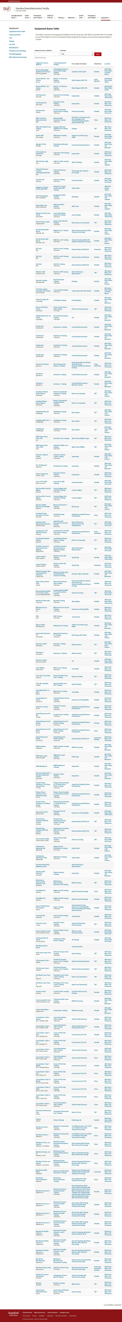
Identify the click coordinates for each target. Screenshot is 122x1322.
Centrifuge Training (60, 300)
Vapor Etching (76, 954)
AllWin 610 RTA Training (61, 891)
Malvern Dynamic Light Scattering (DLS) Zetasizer (43, 573)
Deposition (75, 766)
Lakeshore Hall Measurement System (43, 523)
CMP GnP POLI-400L (42, 161)
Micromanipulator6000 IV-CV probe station (43, 592)
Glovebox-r (39, 383)
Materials (71, 18)
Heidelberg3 (40, 429)
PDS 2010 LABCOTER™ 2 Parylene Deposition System (43, 775)
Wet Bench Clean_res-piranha (43, 1162)
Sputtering (75, 457)
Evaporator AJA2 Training (59, 103)
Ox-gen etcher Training (61, 715)
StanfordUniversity (13, 1314)
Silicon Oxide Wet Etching (80, 1153)
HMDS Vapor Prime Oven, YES (42, 437)
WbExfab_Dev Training (61, 230)
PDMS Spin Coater (41, 756)
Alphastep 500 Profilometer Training (60, 847)
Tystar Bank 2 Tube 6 (42, 1057)
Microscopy (75, 507)
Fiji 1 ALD (39, 249)
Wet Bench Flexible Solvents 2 (42, 1251)
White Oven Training (60, 668)
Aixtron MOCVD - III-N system (42, 79)
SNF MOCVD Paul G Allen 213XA (108, 80)
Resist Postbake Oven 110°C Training (61, 676)
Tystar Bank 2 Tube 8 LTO (42, 1073)
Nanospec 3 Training (60, 653)
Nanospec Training (60, 644)
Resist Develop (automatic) (81, 961)
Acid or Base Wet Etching (80, 1203)
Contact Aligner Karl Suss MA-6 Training (60, 489)
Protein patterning (78, 111)
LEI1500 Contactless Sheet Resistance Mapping (42, 548)
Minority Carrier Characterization (77, 932)
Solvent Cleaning (77, 240)
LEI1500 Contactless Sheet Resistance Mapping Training (60, 548)
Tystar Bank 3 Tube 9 (42, 1104)
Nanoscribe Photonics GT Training (61, 634)
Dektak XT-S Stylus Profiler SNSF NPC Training (60, 188)
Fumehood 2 (40, 336)
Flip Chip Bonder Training (59, 280)
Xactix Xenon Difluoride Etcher (41, 1291)
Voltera (38, 1119)
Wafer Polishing (77, 162)
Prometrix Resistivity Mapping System (42, 865)
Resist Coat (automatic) (79, 977)
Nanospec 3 (39, 652)
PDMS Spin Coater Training (59, 756)
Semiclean (97, 249)
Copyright (41, 1316)
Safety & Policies (50, 17)
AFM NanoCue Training (61, 626)
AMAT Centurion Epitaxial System (41, 119)
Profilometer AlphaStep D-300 (41, 857)
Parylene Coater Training (59, 775)
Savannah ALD (40, 916)
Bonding (74, 281)
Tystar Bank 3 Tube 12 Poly (43, 1096)
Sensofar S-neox (41, 923)
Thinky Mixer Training (60, 1011)
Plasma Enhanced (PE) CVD (80, 122)
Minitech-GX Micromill (43, 601)
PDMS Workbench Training (59, 766)
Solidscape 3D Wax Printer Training (60, 940)
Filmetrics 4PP (40, 272)
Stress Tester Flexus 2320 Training (60, 308)
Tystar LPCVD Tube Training (60, 1034)
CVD (10, 38)
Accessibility (72, 1316)
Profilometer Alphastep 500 (40, 847)
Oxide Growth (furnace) (79, 1019)
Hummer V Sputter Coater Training (59, 456)
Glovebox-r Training (60, 384)
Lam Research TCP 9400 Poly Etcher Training (61, 532)
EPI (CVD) (75, 117)
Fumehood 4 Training (60, 355)
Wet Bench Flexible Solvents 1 (42, 1242)
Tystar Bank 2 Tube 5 (42, 1049)
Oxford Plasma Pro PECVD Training (59, 738)
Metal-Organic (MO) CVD (79, 80)
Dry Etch (12, 44)
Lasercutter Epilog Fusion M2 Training (59, 214)
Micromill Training (59, 601)
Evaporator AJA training (61, 95)
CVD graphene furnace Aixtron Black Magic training (61, 71)
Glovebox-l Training (60, 375)
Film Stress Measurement (80, 309)
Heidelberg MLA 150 (42, 412)
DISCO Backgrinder (42, 196)
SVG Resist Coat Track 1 (43, 976)
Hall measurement (78, 525)
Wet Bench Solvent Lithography (42, 1275)
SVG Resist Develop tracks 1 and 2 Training (61, 960)
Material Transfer (77, 385)
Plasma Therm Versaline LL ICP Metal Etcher (43, 803)
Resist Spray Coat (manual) (80, 223)
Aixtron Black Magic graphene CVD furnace (43, 71)
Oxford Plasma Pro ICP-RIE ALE (43, 722)
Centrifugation (76, 300)
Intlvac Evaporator (42, 474)
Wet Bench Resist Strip (43, 1268)
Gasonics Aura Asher (42, 364)
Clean (96, 120)
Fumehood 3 (40, 345)
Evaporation (76, 96)
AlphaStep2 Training (60, 857)
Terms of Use (26, 1316)
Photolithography (15, 54)
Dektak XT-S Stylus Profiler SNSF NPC (42, 188)
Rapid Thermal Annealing (80, 891)
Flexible (96, 72)
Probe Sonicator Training (59, 873)
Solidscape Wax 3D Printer (42, 939)
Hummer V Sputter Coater (42, 456)
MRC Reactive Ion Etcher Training (61, 608)
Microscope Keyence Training (60, 506)
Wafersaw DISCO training (59, 205)
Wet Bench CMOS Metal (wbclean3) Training (61, 1172)
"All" (95, 129)
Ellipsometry (76, 1284)
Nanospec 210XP (41, 644)
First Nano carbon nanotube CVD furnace (43, 290)
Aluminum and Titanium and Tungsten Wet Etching (81, 1171)
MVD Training (58, 616)
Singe (87, 438)
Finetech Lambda (41, 280)
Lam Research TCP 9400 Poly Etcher (42, 532)
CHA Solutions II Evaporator (41, 153)
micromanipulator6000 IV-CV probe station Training (61, 592)
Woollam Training (59, 1283)
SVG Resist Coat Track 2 (43, 984)
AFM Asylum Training (60, 136)
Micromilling (76, 601)
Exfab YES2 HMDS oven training (61, 446)
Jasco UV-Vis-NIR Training (59, 482)
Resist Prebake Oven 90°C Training (60, 684)
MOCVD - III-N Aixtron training (60, 79)
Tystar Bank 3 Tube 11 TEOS (43, 1088)
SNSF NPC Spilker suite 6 (108, 188)
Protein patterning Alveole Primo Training (61, 110)
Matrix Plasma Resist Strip (42, 582)
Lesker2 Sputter (41, 564)
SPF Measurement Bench (41, 947)
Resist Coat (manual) (78, 394)
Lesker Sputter (41, 557)
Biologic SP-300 (41, 144)
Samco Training (58, 907)
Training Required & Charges (60, 64)
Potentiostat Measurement (80, 145)
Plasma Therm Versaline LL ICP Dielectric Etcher (41, 794)
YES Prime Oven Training (61, 438)
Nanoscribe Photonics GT (43, 634)
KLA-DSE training (59, 514)
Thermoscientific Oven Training (61, 1000)
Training (61, 18)
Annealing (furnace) (78, 1028)
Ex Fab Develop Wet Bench (42, 230)
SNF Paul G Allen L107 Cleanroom (108, 103)
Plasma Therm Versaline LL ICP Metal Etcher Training (61, 803)
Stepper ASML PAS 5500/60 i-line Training (61, 128)
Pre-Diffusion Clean (78, 1126)
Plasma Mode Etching (78, 905)
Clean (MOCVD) (97, 80)
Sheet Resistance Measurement (77, 273)
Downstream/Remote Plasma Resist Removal (81, 363)
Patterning (75, 635)
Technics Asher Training (61, 991)
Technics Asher (41, 991)
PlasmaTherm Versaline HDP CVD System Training (61, 830)
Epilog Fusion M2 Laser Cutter (43, 214)
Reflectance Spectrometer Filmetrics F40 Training (61, 883)
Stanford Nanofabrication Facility (32, 8)
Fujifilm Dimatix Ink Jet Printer (43, 317)
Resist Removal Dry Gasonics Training (60, 365)
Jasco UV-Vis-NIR (41, 482)
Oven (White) (40, 668)
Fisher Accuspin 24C (42, 299)
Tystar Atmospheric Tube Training (60, 1018)
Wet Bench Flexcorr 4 (43, 1223)
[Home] (7, 9)
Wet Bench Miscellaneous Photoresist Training (60, 1261)
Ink (73, 318)
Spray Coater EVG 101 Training (60, 222)
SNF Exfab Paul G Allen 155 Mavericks (108, 145)
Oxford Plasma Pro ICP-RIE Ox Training (61, 730)
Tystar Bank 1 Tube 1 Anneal (42, 1018)
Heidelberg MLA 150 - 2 (43, 420)
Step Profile (76, 188)
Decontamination (77, 1179)
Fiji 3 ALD (39, 264)
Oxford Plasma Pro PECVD (42, 738)
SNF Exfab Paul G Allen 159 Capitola (108, 162)
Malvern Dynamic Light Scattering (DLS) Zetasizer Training (61, 574)
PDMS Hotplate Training (61, 746)
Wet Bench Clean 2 (42, 1135)
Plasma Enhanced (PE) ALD (80, 249)
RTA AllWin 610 (40, 891)
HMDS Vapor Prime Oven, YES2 (42, 446)
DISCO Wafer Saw (41, 205)
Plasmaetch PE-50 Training (59, 812)
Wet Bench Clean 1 (42, 1127)
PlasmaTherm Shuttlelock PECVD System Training (60, 820)
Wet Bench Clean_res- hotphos (43, 1143)
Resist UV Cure (76, 1112)
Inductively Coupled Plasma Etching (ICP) (81, 515)
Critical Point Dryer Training (60, 171)
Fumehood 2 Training (60, 336)
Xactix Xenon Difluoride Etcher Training (61, 1291)
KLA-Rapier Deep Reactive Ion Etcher (42, 514)
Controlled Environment (79, 327)
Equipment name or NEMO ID (43, 50)
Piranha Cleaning (77, 1161)
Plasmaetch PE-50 (41, 812)
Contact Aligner (77, 490)
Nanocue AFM (40, 625)
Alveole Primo (40, 110)
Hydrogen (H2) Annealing (78, 120)
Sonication (75, 466)
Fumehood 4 (40, 355)
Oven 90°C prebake (42, 683)
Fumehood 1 (40, 326)
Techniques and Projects (37, 17)
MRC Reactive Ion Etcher (41, 608)
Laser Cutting (76, 215)
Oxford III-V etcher (42, 707)
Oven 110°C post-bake (43, 676)
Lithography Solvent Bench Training (60, 1276)
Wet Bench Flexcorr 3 (43, 1213)
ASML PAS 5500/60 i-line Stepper (43, 128)
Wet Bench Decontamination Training (59, 1179)
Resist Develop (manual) (80, 230)
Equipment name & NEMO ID (42, 64)
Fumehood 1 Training (60, 327)
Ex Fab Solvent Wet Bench (42, 240)
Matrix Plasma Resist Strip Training (60, 582)
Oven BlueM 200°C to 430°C (42, 691)
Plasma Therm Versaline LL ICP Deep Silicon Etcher (43, 784)
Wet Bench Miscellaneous (40, 1260)
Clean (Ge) (97, 1267)
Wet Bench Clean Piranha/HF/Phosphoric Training (61, 1143)
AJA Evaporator (41, 95)
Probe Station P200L (42, 839)
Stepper (74, 129)
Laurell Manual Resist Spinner (42, 539)
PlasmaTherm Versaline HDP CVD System (42, 830)
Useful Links (81, 17)
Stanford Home (27, 1313)
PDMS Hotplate (41, 746)
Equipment (104, 18)
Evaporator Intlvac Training (60, 474)
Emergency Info (64, 1313)
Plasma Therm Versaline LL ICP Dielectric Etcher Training (61, 794)
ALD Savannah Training (61, 916)
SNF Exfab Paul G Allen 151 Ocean (108, 111)
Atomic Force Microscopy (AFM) (80, 136)
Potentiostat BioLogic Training (61, 145)
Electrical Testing (77, 593)
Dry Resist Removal (78, 991)
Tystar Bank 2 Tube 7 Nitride (42, 1065)
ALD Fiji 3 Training (59, 264)
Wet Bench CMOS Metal (41, 1171)
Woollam (38, 1283)
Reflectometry (76, 645)
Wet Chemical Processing (18, 57)
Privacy (34, 1316)
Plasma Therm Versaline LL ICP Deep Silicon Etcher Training (61, 784)
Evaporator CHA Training (61, 153)
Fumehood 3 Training (60, 345)
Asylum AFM (39, 136)
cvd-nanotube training (61, 290)
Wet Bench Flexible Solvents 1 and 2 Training (60, 1232)
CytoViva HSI (40, 180)
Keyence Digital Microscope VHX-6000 (43, 506)
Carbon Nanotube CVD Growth (81, 291)
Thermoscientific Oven (43, 1000)
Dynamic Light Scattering (80, 574)
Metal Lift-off (82, 1234)
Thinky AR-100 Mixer (42, 1010)
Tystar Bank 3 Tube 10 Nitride (43, 1080)
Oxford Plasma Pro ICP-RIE (43, 714)
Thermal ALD (76, 617)
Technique (63, 50)
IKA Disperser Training (61, 466)
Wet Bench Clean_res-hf (43, 1153)
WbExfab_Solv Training (61, 240)
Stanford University (14, 1)
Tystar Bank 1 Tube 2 (42, 1026)
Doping (11, 41)
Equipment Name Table (17, 31)
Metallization (13, 48)
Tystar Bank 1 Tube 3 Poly (42, 1034)
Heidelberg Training (60, 412)
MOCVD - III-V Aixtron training (60, 87)
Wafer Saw (75, 206)
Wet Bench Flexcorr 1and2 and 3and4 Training (60, 1191)
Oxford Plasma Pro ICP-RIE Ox (43, 730)
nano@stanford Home (16, 17)
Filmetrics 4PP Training (61, 272)
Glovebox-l (39, 374)
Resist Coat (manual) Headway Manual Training (60, 402)
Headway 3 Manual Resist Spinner (42, 393)
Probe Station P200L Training (60, 839)
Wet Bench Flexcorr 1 (43, 1191)
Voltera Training (59, 1120)
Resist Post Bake (77, 677)
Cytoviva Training (59, 180)
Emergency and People (92, 17)
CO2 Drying (75, 171)
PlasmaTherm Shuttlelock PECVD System (42, 820)
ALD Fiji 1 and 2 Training (61, 249)
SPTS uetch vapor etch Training (61, 953)
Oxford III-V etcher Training (60, 707)
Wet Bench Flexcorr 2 (43, 1204)
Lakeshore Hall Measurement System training (61, 523)
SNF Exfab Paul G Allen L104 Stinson (108, 231)
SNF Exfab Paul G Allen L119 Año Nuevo (108, 71)
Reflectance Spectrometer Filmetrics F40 (40, 882)
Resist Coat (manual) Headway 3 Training (60, 393)
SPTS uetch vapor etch (43, 953)
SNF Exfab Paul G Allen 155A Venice (108, 96)
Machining (75, 197)
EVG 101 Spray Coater (43, 222)
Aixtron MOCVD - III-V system (42, 87)
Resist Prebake (76, 684)
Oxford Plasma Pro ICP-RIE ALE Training (61, 722)
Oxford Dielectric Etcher (41, 699)
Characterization (15, 35)
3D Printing (83, 635)
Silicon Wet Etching (83, 1194)
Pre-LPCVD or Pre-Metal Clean (81, 1127)
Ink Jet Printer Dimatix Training (61, 317)
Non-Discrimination (61, 1316)
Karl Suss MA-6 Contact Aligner (43, 489)
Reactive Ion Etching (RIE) (80, 609)
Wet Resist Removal (81, 1188)
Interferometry (77, 925)
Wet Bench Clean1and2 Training (61, 1127)
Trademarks (50, 1316)
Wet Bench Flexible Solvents (42, 1232)
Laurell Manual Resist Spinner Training (60, 539)
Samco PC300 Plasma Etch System (42, 907)
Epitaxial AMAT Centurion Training (59, 119)
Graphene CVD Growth (79, 72)
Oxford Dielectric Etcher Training (61, 699)
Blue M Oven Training (60, 691)
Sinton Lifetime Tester (43, 931)
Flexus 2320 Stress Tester (42, 308)
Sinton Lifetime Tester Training (61, 931)
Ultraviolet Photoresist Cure (43, 1111)
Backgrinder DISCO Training (60, 196)
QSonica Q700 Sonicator (40, 872)
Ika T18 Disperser (41, 465)
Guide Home (27, 17)
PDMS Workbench (41, 766)
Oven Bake (75, 669)
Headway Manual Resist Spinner (41, 402)
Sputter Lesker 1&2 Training (60, 557)
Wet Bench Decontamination (41, 1179)
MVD (37, 616)
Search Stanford (52, 1313)
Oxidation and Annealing (17, 51)
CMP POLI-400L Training (61, 161)
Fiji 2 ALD (39, 256)
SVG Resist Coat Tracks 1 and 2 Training (61, 976)
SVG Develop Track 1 (42, 960)
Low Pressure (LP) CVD (79, 1035)
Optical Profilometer (78, 923)
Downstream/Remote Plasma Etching (81, 367)
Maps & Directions (39, 1313)
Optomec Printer (41, 660)
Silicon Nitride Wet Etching (80, 1143)
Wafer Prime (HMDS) (78, 438)
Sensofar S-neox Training (59, 923)
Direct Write (76, 413)
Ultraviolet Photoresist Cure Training (61, 1112)
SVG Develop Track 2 (42, 968)
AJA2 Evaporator (41, 103)
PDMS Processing (77, 747)
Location (107, 64)
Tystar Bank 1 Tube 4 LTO (42, 1041)
